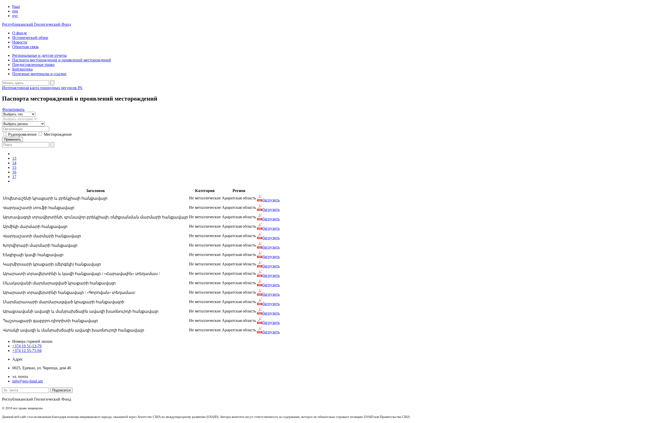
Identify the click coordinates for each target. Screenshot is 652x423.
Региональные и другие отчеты (39, 55)
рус (15, 15)
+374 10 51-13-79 (27, 346)
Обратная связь (25, 47)
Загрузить (271, 200)
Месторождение (58, 134)
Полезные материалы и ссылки (39, 74)
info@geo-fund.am (27, 381)
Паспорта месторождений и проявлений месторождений (61, 60)
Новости (19, 42)
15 (14, 167)
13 (14, 158)
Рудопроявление (22, 134)
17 (14, 176)
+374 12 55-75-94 (27, 350)
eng (15, 11)
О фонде (19, 33)
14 (14, 163)
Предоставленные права (33, 64)
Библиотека (22, 69)
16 (14, 172)
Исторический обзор (30, 37)
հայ (16, 6)
